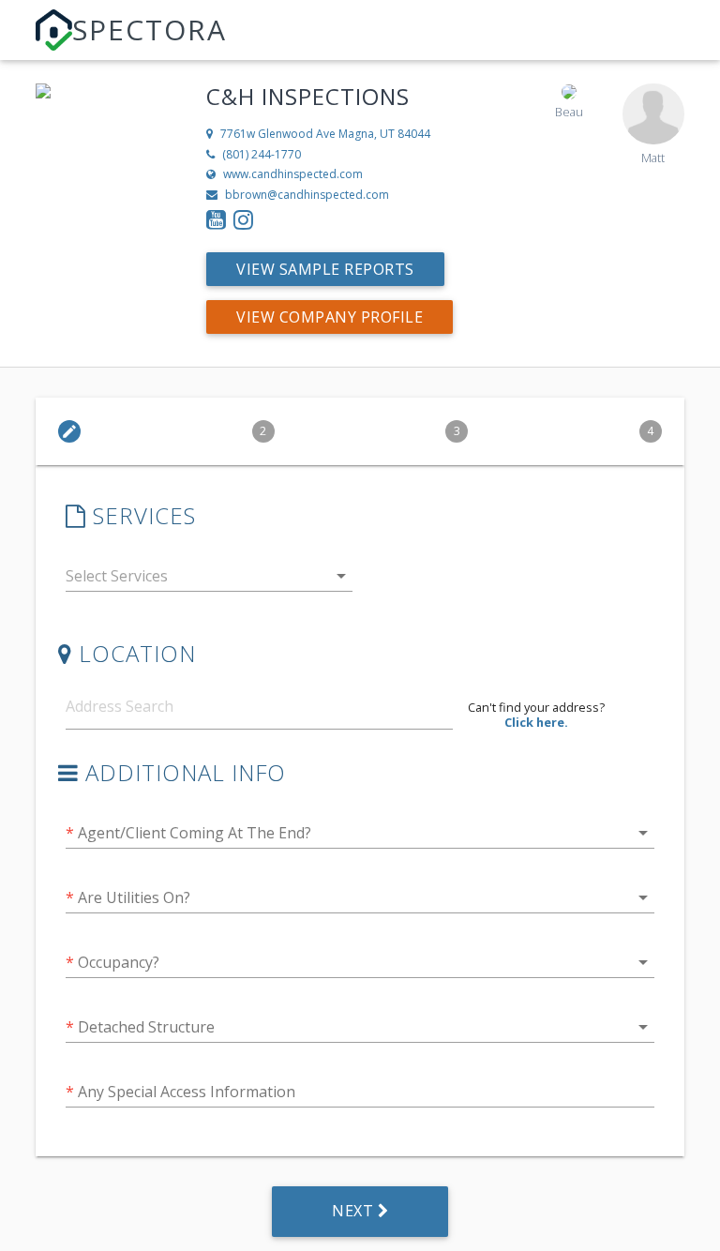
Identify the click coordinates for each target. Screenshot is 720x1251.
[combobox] (209, 580)
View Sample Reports (325, 269)
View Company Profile (329, 317)
